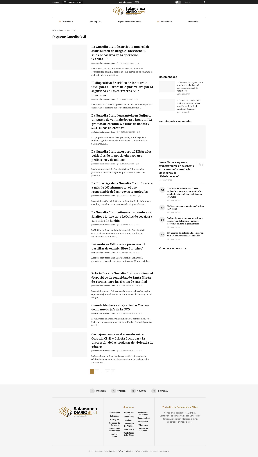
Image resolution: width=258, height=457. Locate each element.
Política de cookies (141, 451)
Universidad (193, 21)
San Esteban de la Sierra (128, 434)
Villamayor (143, 425)
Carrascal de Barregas (114, 424)
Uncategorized (143, 418)
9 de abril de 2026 (125, 99)
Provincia (66, 21)
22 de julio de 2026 (126, 63)
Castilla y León (95, 21)
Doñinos (128, 420)
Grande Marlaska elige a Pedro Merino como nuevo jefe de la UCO (119, 307)
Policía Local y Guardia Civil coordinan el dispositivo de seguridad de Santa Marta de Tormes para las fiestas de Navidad (122, 277)
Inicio (54, 30)
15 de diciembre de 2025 (128, 351)
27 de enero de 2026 (126, 225)
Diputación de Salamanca (129, 21)
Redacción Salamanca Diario (104, 63)
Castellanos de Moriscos (114, 430)
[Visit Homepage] (129, 11)
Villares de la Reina (143, 430)
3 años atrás (184, 112)
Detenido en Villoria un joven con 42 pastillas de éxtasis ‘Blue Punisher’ (118, 246)
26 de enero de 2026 (126, 253)
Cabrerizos (114, 416)
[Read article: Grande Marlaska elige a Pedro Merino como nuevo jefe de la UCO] (69, 315)
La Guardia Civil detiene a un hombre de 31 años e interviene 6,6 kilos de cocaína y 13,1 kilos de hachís (121, 216)
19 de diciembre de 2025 (128, 286)
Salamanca (166, 21)
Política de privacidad (125, 451)
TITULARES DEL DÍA (73, 2)
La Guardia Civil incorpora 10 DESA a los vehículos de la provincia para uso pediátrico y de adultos (121, 155)
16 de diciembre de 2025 (128, 313)
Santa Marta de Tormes (143, 413)
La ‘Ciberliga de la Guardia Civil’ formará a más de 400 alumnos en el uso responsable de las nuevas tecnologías (122, 187)
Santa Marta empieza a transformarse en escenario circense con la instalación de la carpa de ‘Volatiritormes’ (176, 169)
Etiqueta (61, 30)
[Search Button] (204, 2)
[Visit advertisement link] (182, 49)
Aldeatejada (114, 412)
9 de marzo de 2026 (126, 164)
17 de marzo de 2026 (126, 132)
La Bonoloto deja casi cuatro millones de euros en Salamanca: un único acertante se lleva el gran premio (185, 221)
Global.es (165, 451)
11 (108, 371)
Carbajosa (114, 419)
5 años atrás (184, 94)
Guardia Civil (71, 30)
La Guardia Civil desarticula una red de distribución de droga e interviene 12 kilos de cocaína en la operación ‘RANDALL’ (120, 53)
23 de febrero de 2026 (127, 196)
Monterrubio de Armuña (129, 425)
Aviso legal (113, 451)
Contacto (55, 2)
